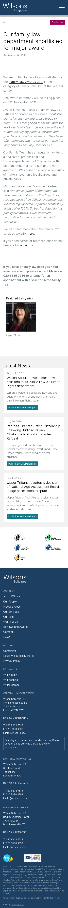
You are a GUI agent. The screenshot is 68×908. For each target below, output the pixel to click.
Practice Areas (12, 606)
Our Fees (8, 616)
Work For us (10, 621)
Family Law (57, 22)
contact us (25, 245)
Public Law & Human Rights (22, 407)
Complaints (10, 650)
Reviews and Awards (15, 626)
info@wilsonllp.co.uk (16, 732)
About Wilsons (11, 596)
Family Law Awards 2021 (26, 81)
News (6, 637)
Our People (10, 601)
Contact (8, 631)
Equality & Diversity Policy (18, 655)
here (31, 233)
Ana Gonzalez (33, 743)
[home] (25, 7)
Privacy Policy (11, 660)
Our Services (11, 611)
